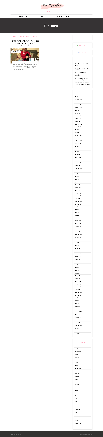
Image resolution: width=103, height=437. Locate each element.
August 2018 (78, 143)
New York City (78, 393)
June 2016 (77, 209)
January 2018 (78, 157)
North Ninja (90, 434)
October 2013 (78, 289)
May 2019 (77, 129)
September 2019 (78, 124)
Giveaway (34, 36)
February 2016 (78, 220)
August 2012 (78, 328)
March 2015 (77, 248)
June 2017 (77, 176)
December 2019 (78, 116)
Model (76, 390)
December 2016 (78, 193)
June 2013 (77, 300)
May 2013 (77, 303)
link (75, 387)
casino (76, 354)
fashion (28, 36)
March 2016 (77, 218)
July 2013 (77, 297)
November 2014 (78, 256)
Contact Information (62, 16)
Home (76, 382)
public (76, 401)
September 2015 (78, 234)
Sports (76, 415)
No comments (34, 73)
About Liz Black (23, 16)
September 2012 (78, 325)
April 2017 (77, 182)
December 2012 (78, 317)
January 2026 (78, 102)
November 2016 (78, 195)
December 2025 (78, 104)
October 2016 (78, 198)
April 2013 (77, 306)
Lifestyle (77, 384)
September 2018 (78, 140)
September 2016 (78, 201)
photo (76, 398)
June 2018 (77, 149)
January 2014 (78, 281)
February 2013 (78, 311)
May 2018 (77, 151)
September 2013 (78, 292)
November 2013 (78, 286)
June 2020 (77, 110)
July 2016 (77, 206)
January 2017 (78, 190)
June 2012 (77, 333)
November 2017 (78, 162)
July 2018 (77, 146)
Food (76, 370)
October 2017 (78, 165)
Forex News (77, 373)
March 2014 (77, 275)
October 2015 (78, 231)
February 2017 (78, 187)
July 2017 (77, 173)
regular (76, 404)
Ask (42, 16)
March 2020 (77, 113)
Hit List (76, 379)
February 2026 (78, 99)
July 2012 (77, 331)
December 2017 (78, 160)
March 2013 (77, 309)
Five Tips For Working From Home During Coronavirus (81, 74)
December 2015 (78, 226)
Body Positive (78, 351)
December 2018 (78, 132)
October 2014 (78, 259)
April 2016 (77, 215)
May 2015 (77, 245)
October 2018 (78, 138)
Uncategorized (78, 423)
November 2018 (78, 135)
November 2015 (78, 229)
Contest (22, 36)
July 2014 (77, 264)
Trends (76, 420)
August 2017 (78, 171)
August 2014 (78, 262)
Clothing (15, 36)
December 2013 (78, 284)
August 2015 (78, 237)
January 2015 (78, 251)
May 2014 (77, 270)
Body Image (77, 348)
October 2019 (78, 121)
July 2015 (77, 240)
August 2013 (78, 295)
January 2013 (78, 314)
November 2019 (78, 118)
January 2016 (78, 223)
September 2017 (78, 168)
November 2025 (78, 107)
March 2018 (77, 154)
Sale (76, 406)
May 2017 (77, 179)
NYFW (76, 395)
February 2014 (78, 278)
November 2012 (78, 320)
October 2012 (78, 322)
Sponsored (77, 409)
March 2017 (77, 184)
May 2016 (77, 212)
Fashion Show (78, 368)
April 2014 (77, 273)
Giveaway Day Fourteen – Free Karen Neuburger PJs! (25, 42)
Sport (76, 412)
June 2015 (77, 242)
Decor (76, 362)
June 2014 (77, 267)
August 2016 (78, 204)
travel (76, 417)
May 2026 (77, 96)
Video (76, 426)
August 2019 (78, 126)
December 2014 (78, 253)
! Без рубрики (78, 346)
